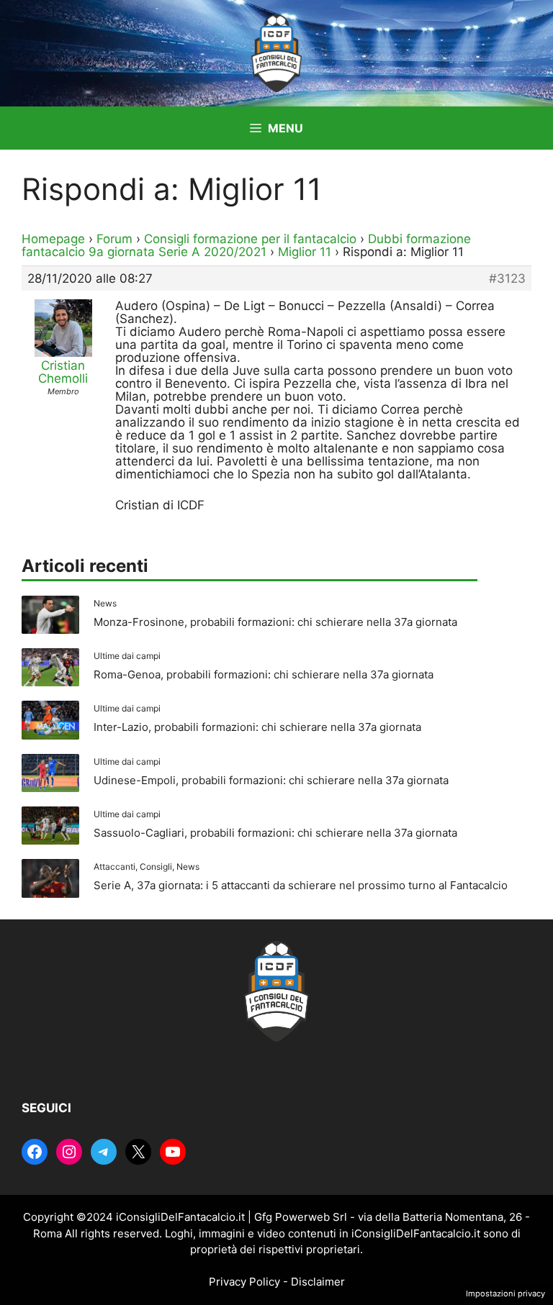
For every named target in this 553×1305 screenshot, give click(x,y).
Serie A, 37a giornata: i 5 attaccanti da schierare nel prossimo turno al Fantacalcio (301, 885)
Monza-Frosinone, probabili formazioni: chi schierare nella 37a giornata (275, 622)
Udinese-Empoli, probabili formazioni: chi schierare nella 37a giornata (271, 780)
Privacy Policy (244, 1281)
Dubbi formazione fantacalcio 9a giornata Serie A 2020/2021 (246, 245)
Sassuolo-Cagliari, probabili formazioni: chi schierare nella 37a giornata (275, 833)
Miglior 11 (304, 252)
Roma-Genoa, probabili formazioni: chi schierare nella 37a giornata (263, 674)
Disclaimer (318, 1281)
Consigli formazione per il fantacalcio (250, 239)
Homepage (53, 239)
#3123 (507, 278)
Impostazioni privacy (505, 1293)
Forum (114, 239)
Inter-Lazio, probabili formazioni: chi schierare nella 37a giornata (257, 727)
